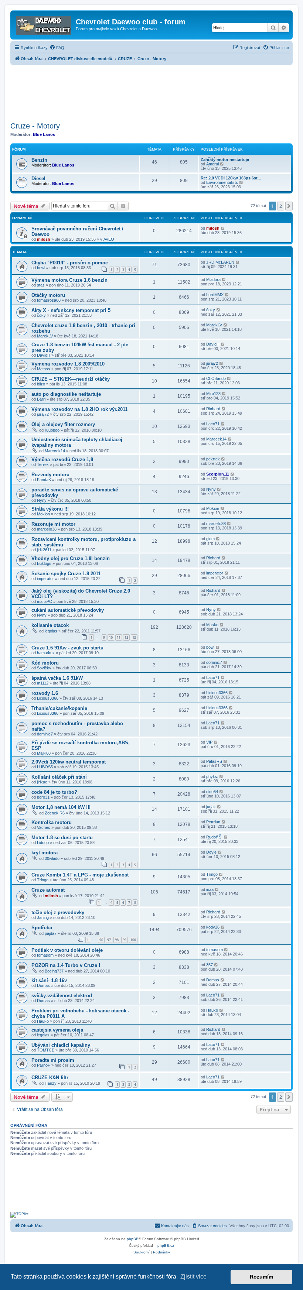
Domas (43, 985)
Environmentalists (222, 182)
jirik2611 (44, 550)
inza (210, 889)
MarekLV (45, 336)
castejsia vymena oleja (57, 1030)
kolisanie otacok (50, 625)
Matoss (43, 369)
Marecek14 (55, 451)
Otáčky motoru (48, 295)
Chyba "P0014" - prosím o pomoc (69, 262)
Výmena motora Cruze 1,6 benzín (69, 280)
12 (126, 637)
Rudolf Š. (214, 837)
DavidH (43, 355)
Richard (213, 408)
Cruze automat (48, 890)
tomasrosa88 (49, 300)
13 (134, 637)
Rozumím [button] (261, 1277)
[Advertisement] (151, 91)
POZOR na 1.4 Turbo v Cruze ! (65, 965)
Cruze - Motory (35, 126)
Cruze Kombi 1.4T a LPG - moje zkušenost (80, 875)
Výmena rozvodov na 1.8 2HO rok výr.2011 (79, 409)
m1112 (42, 683)
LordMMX (215, 294)
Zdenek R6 (55, 813)
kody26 (212, 927)
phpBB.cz (165, 1245)
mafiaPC (44, 601)
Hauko (43, 1021)
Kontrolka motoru (51, 822)
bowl (41, 267)
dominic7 (214, 662)
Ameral (212, 164)
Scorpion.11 (217, 474)
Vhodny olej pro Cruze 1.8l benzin (70, 558)
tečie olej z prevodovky (57, 912)
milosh (43, 239)
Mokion (43, 514)
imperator (45, 578)
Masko (212, 624)
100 (133, 939)
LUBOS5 (45, 767)
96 (101, 939)
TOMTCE (45, 1050)
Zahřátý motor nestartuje (225, 159)
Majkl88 (44, 753)
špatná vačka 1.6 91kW (57, 678)
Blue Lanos (44, 134)
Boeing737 (54, 971)
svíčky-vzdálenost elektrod (61, 995)
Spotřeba (41, 927)
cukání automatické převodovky (67, 610)
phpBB (133, 1239)
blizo (41, 384)
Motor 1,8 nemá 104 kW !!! (61, 807)
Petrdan (213, 822)
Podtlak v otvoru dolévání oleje (67, 950)
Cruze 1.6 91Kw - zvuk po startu (67, 648)
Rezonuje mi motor (53, 524)
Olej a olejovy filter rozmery (63, 424)
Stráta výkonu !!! (50, 509)
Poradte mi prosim (52, 1060)
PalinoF (43, 1065)
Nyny (42, 500)
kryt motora (44, 852)
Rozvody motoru (50, 474)
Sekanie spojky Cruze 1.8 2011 (66, 573)
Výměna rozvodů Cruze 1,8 (62, 459)
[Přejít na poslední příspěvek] (223, 228)
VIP (209, 742)
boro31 (43, 797)
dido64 (212, 791)
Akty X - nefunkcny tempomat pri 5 (70, 310)
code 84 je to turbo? (54, 792)
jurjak (211, 806)
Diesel (38, 178)
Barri (41, 399)
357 (209, 965)
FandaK (44, 479)
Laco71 (212, 424)
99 (124, 939)
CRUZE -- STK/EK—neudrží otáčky (70, 379)
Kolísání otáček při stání (59, 777)
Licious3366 (47, 698)
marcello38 (47, 529)
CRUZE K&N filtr (49, 1077)
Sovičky (44, 668)
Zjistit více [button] (193, 1276)
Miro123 (213, 393)
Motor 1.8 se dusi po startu (62, 837)
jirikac (42, 782)
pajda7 (51, 933)
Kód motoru (45, 663)
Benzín (39, 160)
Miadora (213, 279)
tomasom (45, 955)
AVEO (108, 239)
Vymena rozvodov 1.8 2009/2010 (68, 364)
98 (117, 939)
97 (109, 939)
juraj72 (212, 363)
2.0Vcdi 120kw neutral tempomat (68, 762)
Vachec (43, 827)
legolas (51, 631)
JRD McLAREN (220, 262)
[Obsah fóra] (44, 24)
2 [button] (280, 206)
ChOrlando (216, 378)
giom (210, 538)
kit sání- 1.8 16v (49, 980)
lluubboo (52, 430)
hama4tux (46, 653)
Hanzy (51, 1083)
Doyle (211, 852)
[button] (289, 206)
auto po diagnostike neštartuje (66, 394)
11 (118, 637)
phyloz (212, 776)
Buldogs (44, 563)
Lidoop (43, 842)
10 (111, 637)
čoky (41, 315)
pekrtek (213, 459)
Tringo (42, 880)
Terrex (43, 464)
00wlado (52, 858)
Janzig (43, 917)
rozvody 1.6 (44, 693)
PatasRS (214, 761)
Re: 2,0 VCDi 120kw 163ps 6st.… (232, 178)
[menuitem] (57, 47)
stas (41, 285)
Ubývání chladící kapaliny (60, 1045)
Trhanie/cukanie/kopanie (59, 708)
